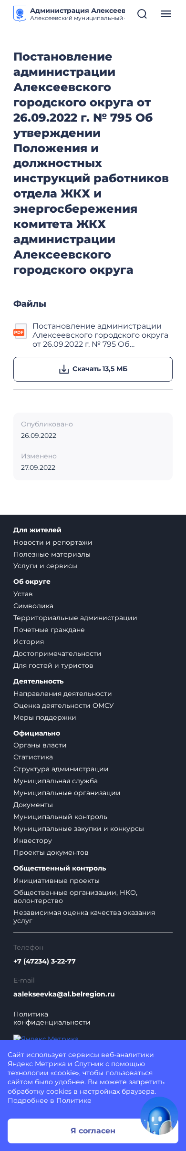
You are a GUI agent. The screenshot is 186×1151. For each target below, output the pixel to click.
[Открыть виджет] (159, 1116)
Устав (23, 594)
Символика (33, 605)
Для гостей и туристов (53, 665)
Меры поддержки (44, 717)
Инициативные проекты (56, 880)
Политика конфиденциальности (52, 1018)
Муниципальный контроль (60, 816)
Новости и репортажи (53, 542)
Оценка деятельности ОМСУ (63, 705)
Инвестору (32, 840)
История (28, 641)
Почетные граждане (49, 629)
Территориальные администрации (75, 617)
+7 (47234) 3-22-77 (44, 961)
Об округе (32, 582)
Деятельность (38, 681)
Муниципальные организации (67, 792)
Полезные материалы (52, 554)
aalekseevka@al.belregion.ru (64, 994)
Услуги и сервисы (45, 565)
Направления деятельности (62, 693)
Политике (74, 1100)
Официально (36, 733)
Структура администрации (61, 769)
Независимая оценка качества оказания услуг (84, 916)
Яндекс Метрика (37, 1063)
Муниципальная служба (55, 781)
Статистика (33, 757)
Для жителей (37, 530)
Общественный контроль (59, 868)
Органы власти (40, 745)
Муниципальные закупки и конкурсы (78, 828)
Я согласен (93, 1130)
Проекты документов (51, 852)
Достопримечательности (57, 653)
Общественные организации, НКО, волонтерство (75, 896)
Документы (33, 804)
